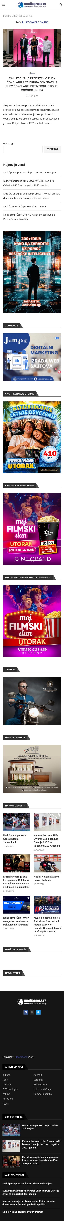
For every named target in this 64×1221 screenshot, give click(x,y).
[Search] (60, 5)
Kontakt (38, 1075)
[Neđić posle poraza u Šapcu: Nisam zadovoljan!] (16, 822)
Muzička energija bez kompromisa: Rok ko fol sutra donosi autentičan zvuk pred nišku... (40, 1160)
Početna (7, 15)
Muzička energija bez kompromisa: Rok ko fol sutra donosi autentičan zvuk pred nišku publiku (16, 881)
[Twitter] (38, 1012)
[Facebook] (25, 1012)
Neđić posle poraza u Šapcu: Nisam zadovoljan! (29, 172)
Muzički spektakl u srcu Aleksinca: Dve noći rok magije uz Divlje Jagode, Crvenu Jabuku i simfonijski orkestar (47, 924)
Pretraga (8, 143)
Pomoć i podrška (43, 1094)
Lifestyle (6, 1084)
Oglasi (5, 1103)
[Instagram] (32, 1012)
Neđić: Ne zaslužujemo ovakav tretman (25, 206)
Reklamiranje (40, 1084)
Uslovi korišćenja (43, 1089)
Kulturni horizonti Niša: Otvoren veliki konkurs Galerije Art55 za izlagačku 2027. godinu (47, 840)
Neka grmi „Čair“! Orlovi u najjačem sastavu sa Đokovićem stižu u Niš (16, 921)
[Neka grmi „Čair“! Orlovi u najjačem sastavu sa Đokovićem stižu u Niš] (16, 905)
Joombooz (22, 1056)
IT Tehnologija (10, 1089)
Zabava (6, 1094)
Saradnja (38, 1080)
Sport (5, 1080)
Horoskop (7, 1099)
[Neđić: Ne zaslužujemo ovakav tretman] (47, 863)
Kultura (6, 1075)
